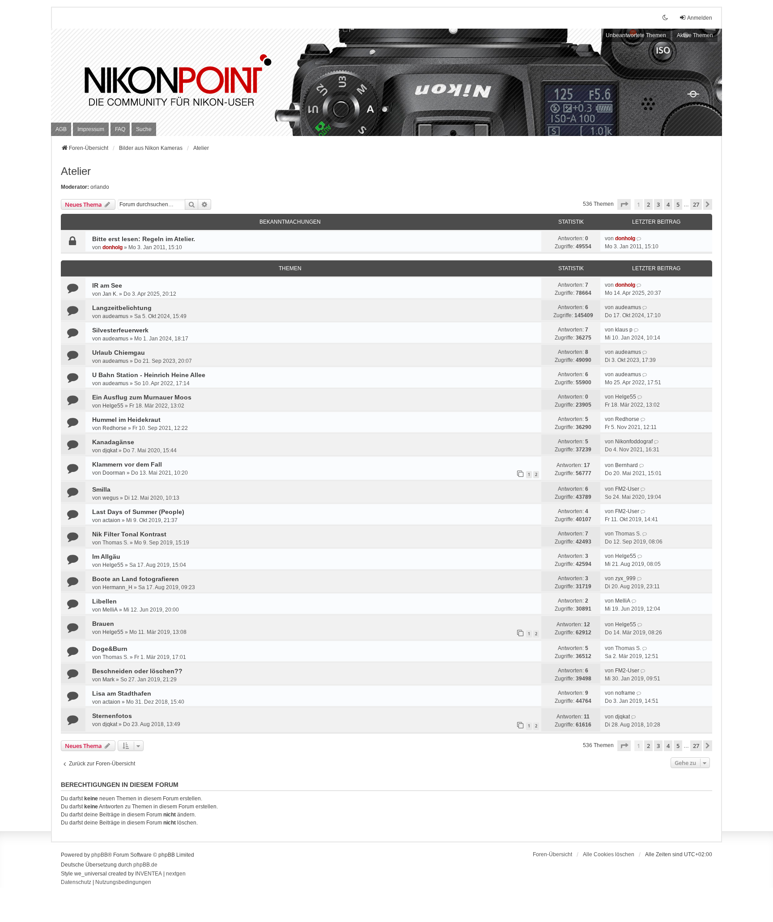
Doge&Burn (109, 648)
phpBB (99, 855)
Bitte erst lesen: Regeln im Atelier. (143, 238)
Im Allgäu (106, 556)
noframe (625, 693)
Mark (108, 679)
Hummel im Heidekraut (126, 419)
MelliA (110, 610)
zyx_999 (625, 578)
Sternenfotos (112, 715)
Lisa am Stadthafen (121, 693)
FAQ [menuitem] (120, 129)
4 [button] (668, 204)
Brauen (103, 623)
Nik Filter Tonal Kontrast (129, 534)
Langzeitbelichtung (122, 307)
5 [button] (678, 204)
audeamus (115, 316)
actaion (111, 520)
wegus (110, 498)
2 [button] (648, 204)
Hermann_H (117, 587)
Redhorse (114, 428)
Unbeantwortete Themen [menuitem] (636, 35)
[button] (624, 204)
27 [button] (696, 204)
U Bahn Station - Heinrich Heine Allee (148, 374)
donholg (112, 247)
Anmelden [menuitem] (699, 18)
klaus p (624, 330)
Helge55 (112, 406)
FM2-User (627, 489)
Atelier (76, 171)
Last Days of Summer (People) (138, 511)
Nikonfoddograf (634, 441)
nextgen (176, 874)
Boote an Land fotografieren (135, 578)
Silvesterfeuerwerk (120, 330)
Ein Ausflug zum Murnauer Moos (141, 397)
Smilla (101, 489)
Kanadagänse (113, 442)
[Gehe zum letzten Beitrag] (639, 238)
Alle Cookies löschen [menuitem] (608, 854)
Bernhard (626, 465)
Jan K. (110, 294)
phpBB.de (145, 865)
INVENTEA (148, 874)
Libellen (104, 601)
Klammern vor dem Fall (127, 464)
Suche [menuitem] (144, 129)
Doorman (113, 473)
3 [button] (658, 204)
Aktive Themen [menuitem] (695, 35)
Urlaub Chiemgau (118, 352)
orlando (99, 187)
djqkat (109, 450)
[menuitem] (61, 129)
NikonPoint (115, 72)
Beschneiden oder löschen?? (137, 671)
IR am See (107, 285)
